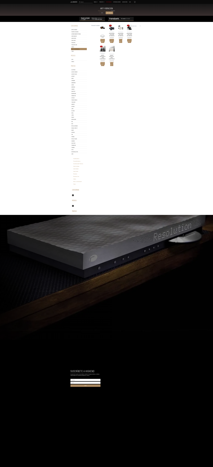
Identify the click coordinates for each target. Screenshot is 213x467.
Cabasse (72, 89)
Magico (72, 117)
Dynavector (73, 95)
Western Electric (74, 151)
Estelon (72, 97)
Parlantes (73, 42)
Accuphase (73, 69)
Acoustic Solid (74, 74)
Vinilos (72, 61)
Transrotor (73, 145)
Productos (101, 10)
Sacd (72, 59)
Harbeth (72, 104)
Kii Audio (73, 110)
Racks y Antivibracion (107, 10)
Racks (102, 12)
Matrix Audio (73, 119)
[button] (73, 195)
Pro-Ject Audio (74, 138)
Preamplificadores (74, 31)
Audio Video (73, 40)
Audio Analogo (74, 36)
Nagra (72, 130)
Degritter (73, 91)
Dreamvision (73, 93)
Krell (72, 112)
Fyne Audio (73, 102)
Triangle (73, 147)
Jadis (72, 108)
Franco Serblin (74, 100)
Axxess (72, 84)
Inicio (99, 10)
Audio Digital (73, 38)
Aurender (73, 80)
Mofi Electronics (74, 125)
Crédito (97, 19)
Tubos (72, 51)
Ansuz (72, 78)
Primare (72, 136)
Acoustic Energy (74, 71)
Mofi (72, 123)
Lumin (72, 115)
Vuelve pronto (120, 41)
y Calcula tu (97, 18)
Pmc (72, 134)
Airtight (73, 76)
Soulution (73, 143)
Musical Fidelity (74, 128)
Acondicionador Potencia (76, 33)
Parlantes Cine (74, 44)
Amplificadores (74, 29)
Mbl (72, 121)
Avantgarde (73, 82)
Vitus (72, 149)
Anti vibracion (109, 12)
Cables (72, 46)
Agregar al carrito (103, 41)
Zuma (72, 153)
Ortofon (72, 132)
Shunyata (73, 141)
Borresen (73, 87)
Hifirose (73, 106)
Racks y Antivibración (75, 49)
